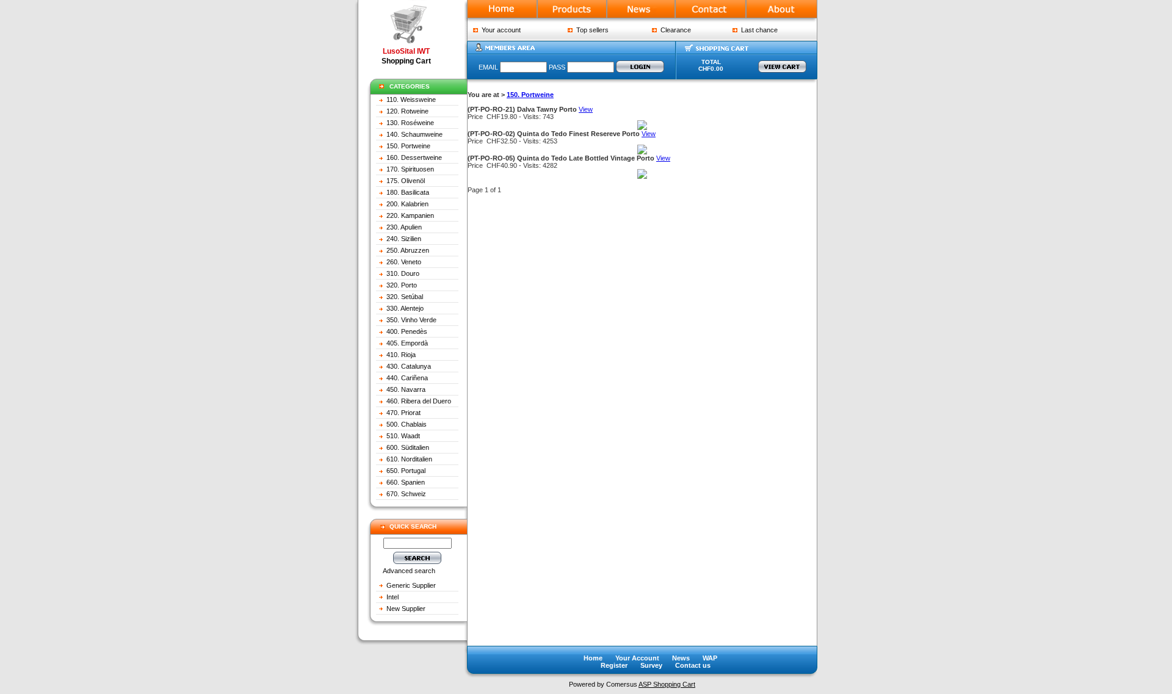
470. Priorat (403, 412)
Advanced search (409, 570)
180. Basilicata (407, 192)
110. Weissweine (411, 99)
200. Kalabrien (407, 204)
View (586, 109)
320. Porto (401, 285)
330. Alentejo (405, 308)
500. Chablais (406, 424)
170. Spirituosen (410, 169)
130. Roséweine (410, 122)
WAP (710, 658)
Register (614, 665)
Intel (392, 597)
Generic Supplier (411, 585)
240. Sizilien (403, 238)
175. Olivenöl (405, 180)
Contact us (693, 665)
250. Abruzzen (407, 250)
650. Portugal (405, 470)
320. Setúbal (404, 296)
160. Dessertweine (414, 157)
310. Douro (402, 273)
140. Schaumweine (414, 134)
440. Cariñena (407, 377)
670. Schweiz (406, 493)
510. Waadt (403, 435)
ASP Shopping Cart (666, 684)
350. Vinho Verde (411, 320)
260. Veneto (403, 262)
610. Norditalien (409, 459)
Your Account (637, 658)
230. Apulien (404, 227)
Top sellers (591, 30)
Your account (499, 30)
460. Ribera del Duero (418, 401)
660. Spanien (405, 482)
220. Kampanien (410, 215)
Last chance (757, 30)
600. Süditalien (407, 447)
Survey (651, 665)
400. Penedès (406, 331)
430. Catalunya (408, 366)
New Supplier (405, 608)
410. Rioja (401, 354)
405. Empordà (407, 343)
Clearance (674, 30)
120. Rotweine (407, 111)
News (681, 658)
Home (593, 658)
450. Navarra (405, 389)
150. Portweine (408, 146)
